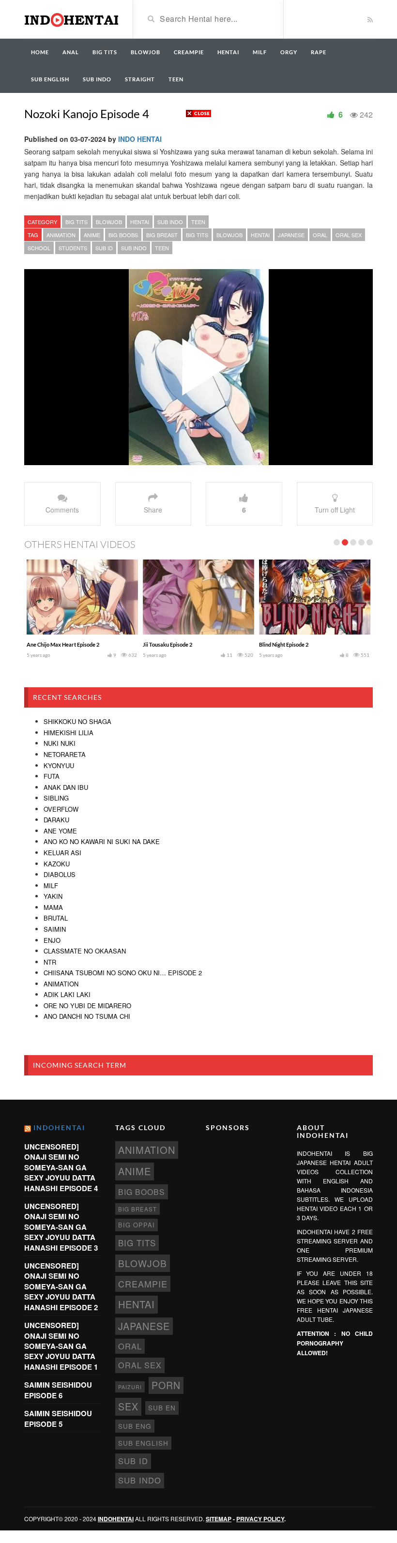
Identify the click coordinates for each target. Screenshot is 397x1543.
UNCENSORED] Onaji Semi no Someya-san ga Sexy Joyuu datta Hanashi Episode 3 (61, 1227)
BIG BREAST (162, 235)
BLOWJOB (145, 52)
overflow (61, 809)
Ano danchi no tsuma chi (87, 1016)
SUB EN (162, 1407)
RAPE (318, 52)
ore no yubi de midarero (87, 1005)
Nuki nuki (60, 743)
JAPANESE (291, 235)
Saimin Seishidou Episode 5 (58, 1418)
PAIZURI (130, 1387)
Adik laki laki (67, 994)
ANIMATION (61, 235)
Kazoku (57, 863)
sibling (56, 797)
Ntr (50, 962)
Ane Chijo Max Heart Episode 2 (63, 644)
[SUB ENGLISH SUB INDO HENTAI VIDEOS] (71, 18)
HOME (40, 52)
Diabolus (60, 874)
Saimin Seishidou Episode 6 (58, 1389)
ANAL (70, 52)
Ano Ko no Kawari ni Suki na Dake (102, 841)
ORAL (320, 235)
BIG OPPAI (136, 1224)
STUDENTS (73, 248)
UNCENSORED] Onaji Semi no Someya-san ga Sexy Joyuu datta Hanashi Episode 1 (61, 1346)
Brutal (56, 918)
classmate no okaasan (85, 950)
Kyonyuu (59, 765)
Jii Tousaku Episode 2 (167, 644)
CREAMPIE (189, 52)
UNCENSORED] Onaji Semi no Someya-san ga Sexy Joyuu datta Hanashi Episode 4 (61, 1167)
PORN (166, 1385)
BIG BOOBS (123, 235)
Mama (53, 907)
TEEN (175, 79)
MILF (260, 52)
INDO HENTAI (140, 139)
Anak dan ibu (66, 787)
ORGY (288, 52)
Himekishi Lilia (68, 732)
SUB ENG (135, 1426)
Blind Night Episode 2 (283, 644)
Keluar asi (62, 852)
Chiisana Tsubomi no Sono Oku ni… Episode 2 (123, 972)
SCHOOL (39, 248)
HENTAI (228, 52)
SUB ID (104, 248)
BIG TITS (104, 52)
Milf (51, 885)
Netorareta (65, 754)
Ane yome (60, 830)
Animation (61, 983)
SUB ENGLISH (50, 79)
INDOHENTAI (59, 1127)
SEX (128, 1406)
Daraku (56, 819)
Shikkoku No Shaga (77, 721)
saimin (55, 929)
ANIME (92, 235)
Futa (52, 776)
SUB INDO (97, 79)
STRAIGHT (140, 79)
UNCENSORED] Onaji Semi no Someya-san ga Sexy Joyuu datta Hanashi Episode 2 (61, 1286)
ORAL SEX (349, 235)
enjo (52, 940)
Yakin (53, 896)
